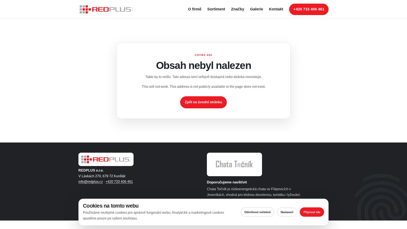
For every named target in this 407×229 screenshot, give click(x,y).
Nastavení (287, 212)
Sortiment (216, 9)
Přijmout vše (312, 212)
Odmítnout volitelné (257, 212)
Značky (237, 9)
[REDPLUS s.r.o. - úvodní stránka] (108, 9)
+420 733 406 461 (308, 9)
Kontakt (276, 9)
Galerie (256, 9)
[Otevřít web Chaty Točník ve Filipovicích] (234, 164)
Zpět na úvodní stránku (203, 102)
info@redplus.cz (90, 181)
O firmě (194, 9)
